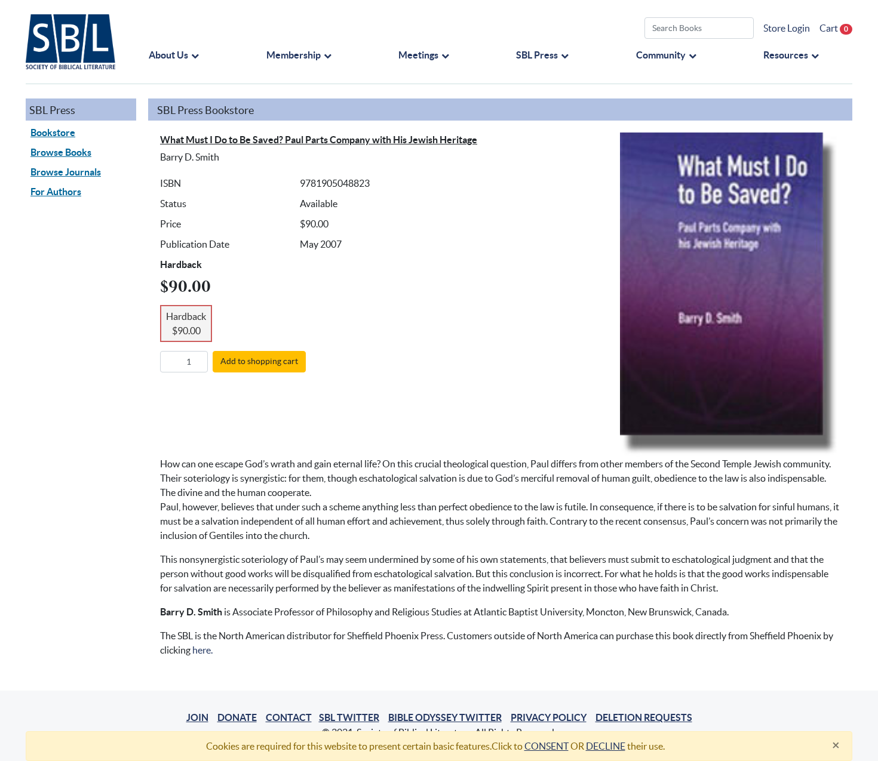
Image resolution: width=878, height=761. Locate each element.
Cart (833, 28)
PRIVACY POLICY (549, 717)
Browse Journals (65, 172)
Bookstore (52, 132)
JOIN (197, 717)
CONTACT (289, 717)
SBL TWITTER (349, 717)
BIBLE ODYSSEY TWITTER (445, 717)
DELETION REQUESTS (643, 717)
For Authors (55, 191)
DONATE (237, 717)
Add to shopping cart (259, 361)
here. (202, 650)
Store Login (786, 28)
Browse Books (60, 152)
